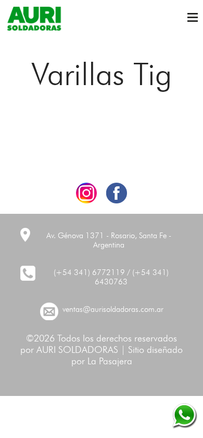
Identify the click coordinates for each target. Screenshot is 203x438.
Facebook (116, 193)
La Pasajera (109, 361)
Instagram (86, 193)
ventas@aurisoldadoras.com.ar (112, 310)
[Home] (33, 18)
